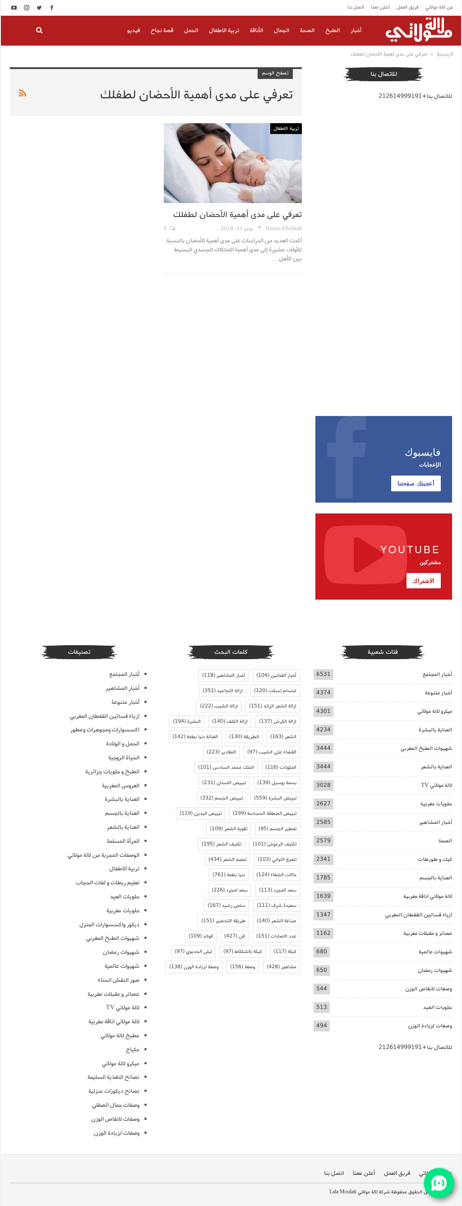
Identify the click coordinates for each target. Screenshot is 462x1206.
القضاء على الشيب (271, 752)
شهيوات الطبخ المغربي (426, 748)
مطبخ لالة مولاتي (120, 1035)
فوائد (201, 936)
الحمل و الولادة (122, 744)
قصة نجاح (162, 30)
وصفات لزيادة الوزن (430, 1025)
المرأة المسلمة (123, 841)
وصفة (242, 967)
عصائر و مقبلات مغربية (427, 933)
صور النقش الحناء (118, 980)
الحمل (191, 30)
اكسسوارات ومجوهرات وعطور (104, 730)
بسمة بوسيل (276, 783)
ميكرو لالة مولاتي (434, 711)
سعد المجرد (277, 890)
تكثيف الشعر (221, 844)
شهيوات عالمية (435, 951)
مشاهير (281, 967)
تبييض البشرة (275, 798)
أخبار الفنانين (276, 675)
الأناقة (256, 30)
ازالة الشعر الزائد (272, 706)
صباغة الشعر (276, 921)
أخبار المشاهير (435, 822)
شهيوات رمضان (435, 970)
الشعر (283, 737)
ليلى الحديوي (193, 951)
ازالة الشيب (219, 706)
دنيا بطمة (229, 875)
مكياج (132, 1049)
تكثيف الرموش (274, 844)
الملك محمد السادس (226, 767)
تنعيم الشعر (227, 859)
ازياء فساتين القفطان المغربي (418, 914)
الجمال (281, 30)
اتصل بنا (355, 7)
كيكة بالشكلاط (242, 951)
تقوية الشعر (228, 829)
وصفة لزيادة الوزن (194, 967)
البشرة (187, 721)
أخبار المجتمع (437, 674)
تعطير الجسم (277, 829)
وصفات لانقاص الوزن (428, 988)
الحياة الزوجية (123, 757)
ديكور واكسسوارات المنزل (109, 924)
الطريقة (244, 737)
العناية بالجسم (436, 877)
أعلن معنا (380, 7)
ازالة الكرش (277, 721)
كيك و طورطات (435, 859)
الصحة (307, 30)
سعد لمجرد (230, 890)
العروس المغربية (120, 785)
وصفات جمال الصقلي (115, 1105)
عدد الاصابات (276, 936)
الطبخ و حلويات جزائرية (112, 771)
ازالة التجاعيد (223, 691)
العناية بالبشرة (435, 729)
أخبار (356, 30)
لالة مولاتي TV (436, 785)
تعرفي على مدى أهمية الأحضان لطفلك (237, 215)
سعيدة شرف (276, 905)
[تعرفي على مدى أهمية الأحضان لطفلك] (232, 163)
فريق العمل (408, 7)
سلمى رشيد (226, 905)
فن (234, 936)
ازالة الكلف (230, 721)
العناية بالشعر (436, 766)
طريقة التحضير (223, 921)
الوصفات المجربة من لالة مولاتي (103, 855)
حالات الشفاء (276, 875)
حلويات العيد (437, 1007)
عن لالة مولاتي (439, 7)
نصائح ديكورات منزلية (113, 1091)
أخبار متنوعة (438, 692)
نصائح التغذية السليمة (113, 1077)
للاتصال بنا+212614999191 (415, 96)
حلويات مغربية (436, 803)
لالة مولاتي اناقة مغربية (427, 896)
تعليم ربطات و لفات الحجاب (107, 882)
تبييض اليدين (201, 813)
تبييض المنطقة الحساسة (264, 813)
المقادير (221, 752)
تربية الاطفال (224, 30)
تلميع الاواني (277, 859)
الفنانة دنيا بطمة (195, 737)
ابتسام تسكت (275, 691)
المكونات (280, 767)
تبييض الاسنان (224, 783)
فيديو (133, 30)
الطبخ (332, 30)
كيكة (284, 951)
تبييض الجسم (221, 798)
